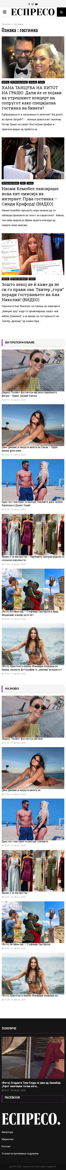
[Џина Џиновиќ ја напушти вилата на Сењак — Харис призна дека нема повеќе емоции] (33, 425)
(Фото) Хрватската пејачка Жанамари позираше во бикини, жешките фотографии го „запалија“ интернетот (32, 668)
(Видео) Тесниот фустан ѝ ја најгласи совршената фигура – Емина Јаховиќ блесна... (29, 394)
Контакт (6, 1146)
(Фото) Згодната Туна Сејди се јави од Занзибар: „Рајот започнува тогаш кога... (31, 1084)
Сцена (41, 82)
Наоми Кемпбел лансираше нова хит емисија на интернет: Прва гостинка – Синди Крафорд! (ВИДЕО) (30, 196)
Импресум (7, 1132)
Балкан (6, 82)
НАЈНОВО (12, 688)
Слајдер (32, 82)
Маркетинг (8, 1139)
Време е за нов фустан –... (16, 892)
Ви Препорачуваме (19, 82)
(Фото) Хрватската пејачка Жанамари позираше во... (30, 995)
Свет (23, 183)
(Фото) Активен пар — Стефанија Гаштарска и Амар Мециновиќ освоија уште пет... (30, 613)
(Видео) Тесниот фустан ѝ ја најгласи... (23, 738)
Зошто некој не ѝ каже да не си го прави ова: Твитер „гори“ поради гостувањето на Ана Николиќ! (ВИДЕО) (33, 292)
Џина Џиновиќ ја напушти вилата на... (22, 790)
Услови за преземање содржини (20, 1153)
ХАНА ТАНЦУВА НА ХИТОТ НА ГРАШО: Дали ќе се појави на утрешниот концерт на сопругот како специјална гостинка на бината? (32, 98)
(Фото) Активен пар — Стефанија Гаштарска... (27, 944)
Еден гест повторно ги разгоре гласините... (26, 841)
